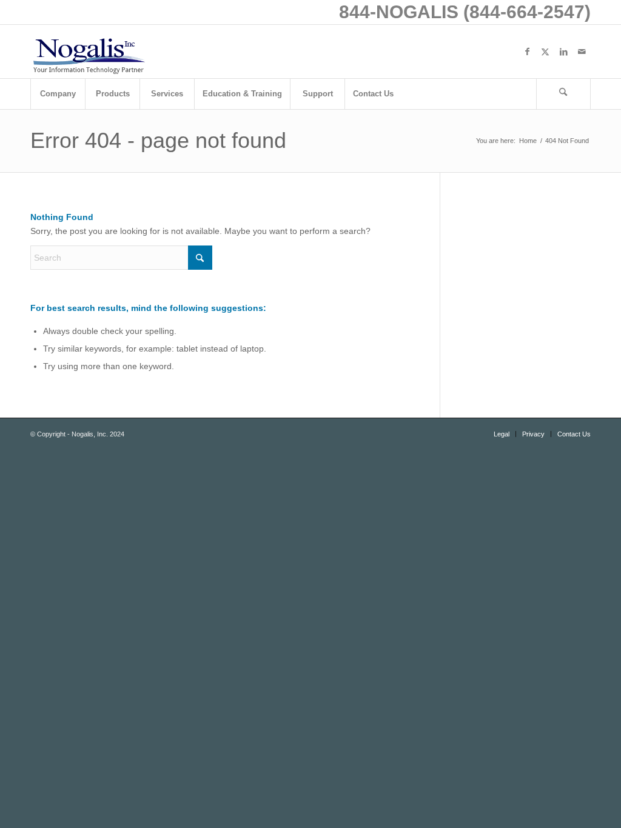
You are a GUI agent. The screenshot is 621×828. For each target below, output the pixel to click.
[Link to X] (545, 51)
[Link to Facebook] (527, 51)
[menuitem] (57, 94)
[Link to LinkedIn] (563, 51)
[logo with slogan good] (88, 51)
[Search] (563, 94)
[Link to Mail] (581, 51)
